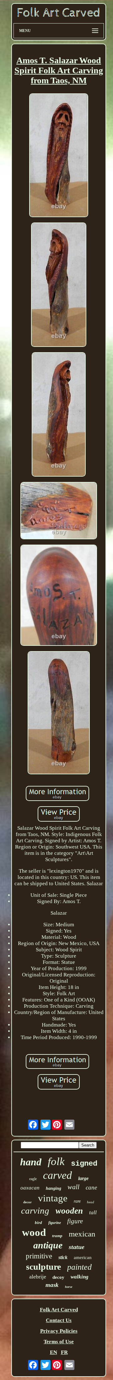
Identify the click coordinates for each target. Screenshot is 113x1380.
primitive (39, 1256)
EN (53, 1352)
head (90, 1202)
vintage (52, 1198)
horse (68, 1287)
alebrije (37, 1276)
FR (64, 1352)
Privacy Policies (59, 1331)
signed (84, 1163)
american (83, 1257)
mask (52, 1285)
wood (34, 1232)
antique (47, 1245)
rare (77, 1201)
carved (57, 1175)
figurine (54, 1223)
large (83, 1178)
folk (56, 1161)
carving (35, 1210)
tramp (57, 1235)
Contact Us (59, 1320)
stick (62, 1257)
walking (80, 1277)
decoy (58, 1277)
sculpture (43, 1267)
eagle (33, 1179)
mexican (82, 1234)
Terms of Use (59, 1342)
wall (73, 1187)
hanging (53, 1188)
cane (91, 1187)
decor (27, 1202)
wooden (69, 1210)
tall (93, 1212)
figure (75, 1221)
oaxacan (30, 1188)
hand (30, 1162)
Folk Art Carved (59, 1310)
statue (76, 1246)
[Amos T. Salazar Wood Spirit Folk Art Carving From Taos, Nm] (59, 156)
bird (38, 1222)
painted (79, 1267)
